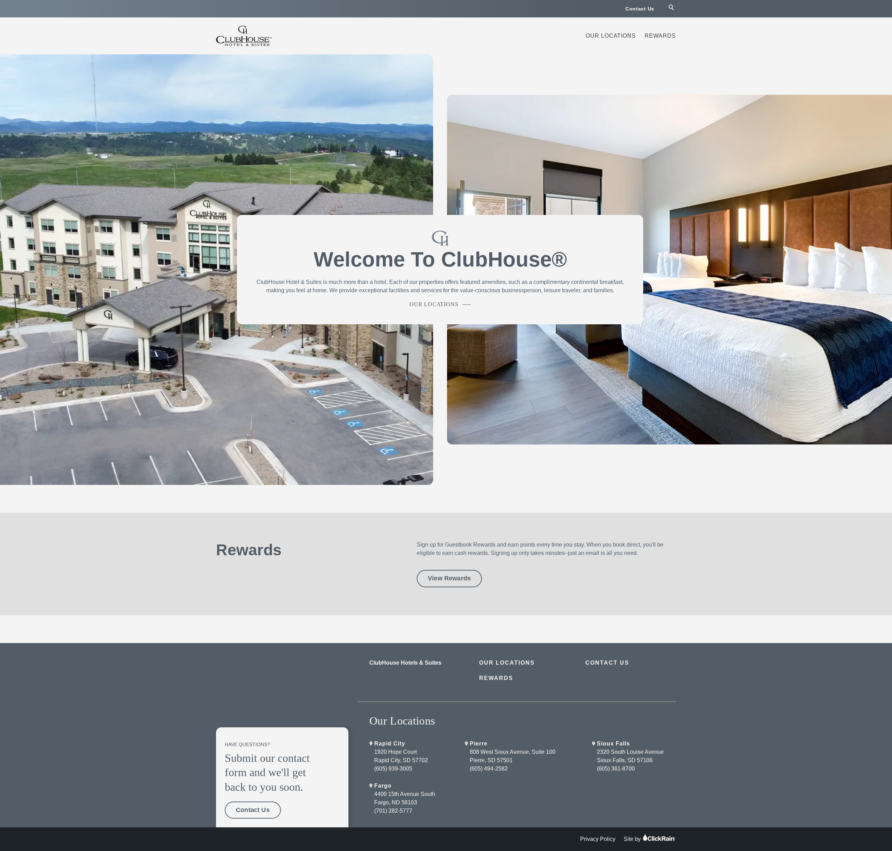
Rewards (660, 36)
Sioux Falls (613, 743)
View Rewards (449, 578)
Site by (633, 839)
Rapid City (389, 743)
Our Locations (611, 36)
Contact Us (639, 8)
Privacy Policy (597, 839)
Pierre (478, 743)
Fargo (383, 786)
